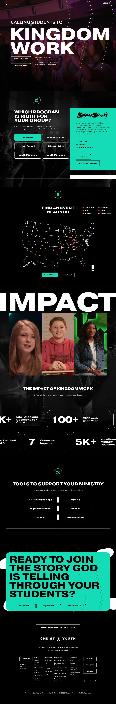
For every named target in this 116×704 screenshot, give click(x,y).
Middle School (55, 137)
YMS (46, 674)
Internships (38, 675)
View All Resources (60, 660)
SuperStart (48, 660)
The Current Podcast (60, 668)
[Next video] (110, 347)
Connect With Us (74, 606)
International (66, 275)
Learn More (83, 157)
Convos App (58, 670)
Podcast (75, 508)
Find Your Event (21, 59)
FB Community (75, 517)
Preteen (28, 137)
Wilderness (48, 671)
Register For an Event (88, 163)
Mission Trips (56, 146)
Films (40, 517)
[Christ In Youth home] (6, 3)
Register (90, 665)
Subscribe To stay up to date (58, 627)
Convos (75, 499)
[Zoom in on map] (93, 266)
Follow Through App (40, 499)
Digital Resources (40, 508)
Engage (47, 669)
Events (90, 659)
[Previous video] (110, 341)
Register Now (21, 66)
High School (28, 146)
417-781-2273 (23, 669)
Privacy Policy (47, 693)
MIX (46, 663)
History (36, 665)
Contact (26, 659)
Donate (72, 660)
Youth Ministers (28, 155)
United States (50, 275)
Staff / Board (38, 668)
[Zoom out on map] (93, 269)
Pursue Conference (60, 676)
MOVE (47, 666)
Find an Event (23, 606)
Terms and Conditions (33, 693)
